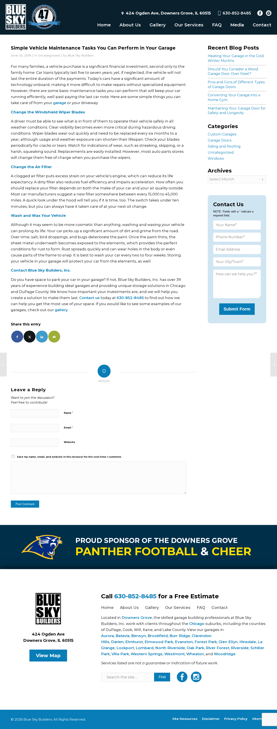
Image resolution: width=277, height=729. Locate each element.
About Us (129, 607)
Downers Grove (137, 617)
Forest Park (206, 642)
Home (107, 607)
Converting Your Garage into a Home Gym (234, 97)
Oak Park (195, 648)
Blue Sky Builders (80, 55)
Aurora (107, 636)
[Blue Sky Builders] (33, 17)
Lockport (125, 648)
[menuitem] (100, 24)
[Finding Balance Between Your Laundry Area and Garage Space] (3, 365)
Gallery (152, 607)
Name (68, 412)
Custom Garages (222, 134)
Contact (219, 607)
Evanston (184, 642)
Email (68, 427)
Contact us (89, 298)
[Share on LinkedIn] (42, 337)
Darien (117, 642)
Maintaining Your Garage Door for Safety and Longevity (237, 110)
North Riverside (170, 648)
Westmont (174, 654)
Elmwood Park (159, 642)
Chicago (197, 623)
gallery (61, 310)
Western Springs (147, 654)
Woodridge (224, 654)
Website (69, 442)
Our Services (177, 607)
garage (59, 103)
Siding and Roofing (224, 146)
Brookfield (158, 636)
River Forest (217, 648)
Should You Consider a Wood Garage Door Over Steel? (233, 71)
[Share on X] (29, 337)
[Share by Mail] (54, 337)
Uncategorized (49, 55)
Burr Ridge (179, 636)
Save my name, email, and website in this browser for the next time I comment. (69, 456)
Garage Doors (219, 140)
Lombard (144, 648)
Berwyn (138, 636)
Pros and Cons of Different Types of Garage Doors (236, 84)
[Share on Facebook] (17, 337)
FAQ (201, 607)
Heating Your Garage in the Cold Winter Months (236, 58)
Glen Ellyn (228, 642)
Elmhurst (134, 642)
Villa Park (120, 654)
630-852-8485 (237, 13)
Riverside (240, 648)
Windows (216, 158)
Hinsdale (247, 642)
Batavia (122, 636)
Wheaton (195, 654)
